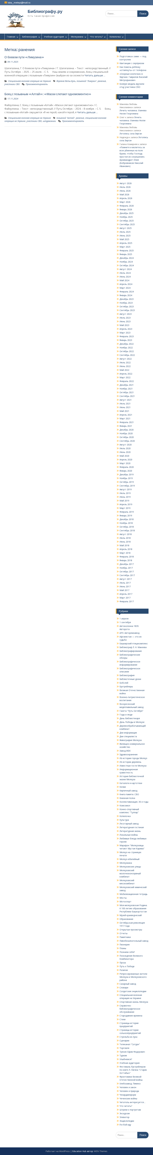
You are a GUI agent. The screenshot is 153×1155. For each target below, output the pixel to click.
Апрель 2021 (126, 414)
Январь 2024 (126, 295)
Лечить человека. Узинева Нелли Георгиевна (132, 120)
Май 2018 (124, 545)
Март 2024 (125, 287)
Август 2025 (126, 228)
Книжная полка (127, 798)
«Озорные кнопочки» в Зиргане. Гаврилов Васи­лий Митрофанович (133, 77)
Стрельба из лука (128, 1036)
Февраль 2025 (127, 250)
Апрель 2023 (126, 328)
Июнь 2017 (125, 586)
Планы (123, 948)
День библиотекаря (130, 718)
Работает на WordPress (58, 1151)
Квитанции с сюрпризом (132, 63)
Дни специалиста (128, 736)
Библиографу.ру (45, 11)
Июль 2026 (125, 187)
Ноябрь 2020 (126, 433)
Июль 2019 (125, 493)
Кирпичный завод (128, 790)
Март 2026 (125, 202)
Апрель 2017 (126, 594)
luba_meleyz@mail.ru (19, 2)
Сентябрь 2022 (127, 355)
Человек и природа (129, 1091)
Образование (126, 919)
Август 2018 (126, 534)
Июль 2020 (125, 448)
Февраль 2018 (127, 556)
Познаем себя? (127, 952)
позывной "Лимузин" (87, 81)
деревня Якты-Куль (65, 81)
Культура (124, 819)
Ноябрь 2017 (126, 567)
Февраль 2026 (127, 205)
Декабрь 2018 (127, 519)
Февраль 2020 (127, 467)
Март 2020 (125, 463)
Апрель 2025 (126, 243)
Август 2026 (126, 183)
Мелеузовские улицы (130, 866)
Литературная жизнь (130, 831)
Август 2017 (126, 579)
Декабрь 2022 (127, 343)
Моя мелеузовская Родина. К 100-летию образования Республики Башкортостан (133, 908)
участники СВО (12, 84)
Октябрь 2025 (127, 220)
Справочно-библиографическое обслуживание (130, 1008)
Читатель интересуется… (132, 1102)
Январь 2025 (126, 254)
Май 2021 (124, 411)
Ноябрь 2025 (126, 216)
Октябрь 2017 (127, 571)
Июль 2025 (125, 231)
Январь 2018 (126, 560)
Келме (123, 786)
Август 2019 (126, 489)
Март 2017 (125, 597)
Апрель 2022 (126, 373)
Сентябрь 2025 (127, 224)
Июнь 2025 (125, 235)
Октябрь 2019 (127, 482)
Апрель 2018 (126, 549)
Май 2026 (124, 194)
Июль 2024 (125, 272)
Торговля (124, 1048)
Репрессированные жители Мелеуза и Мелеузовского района (133, 976)
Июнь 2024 (125, 276)
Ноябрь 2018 (126, 523)
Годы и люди (126, 714)
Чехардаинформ (128, 1094)
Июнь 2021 (125, 407)
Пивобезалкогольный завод (134, 940)
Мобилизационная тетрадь (133, 894)
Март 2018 (125, 552)
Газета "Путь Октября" (131, 710)
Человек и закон (128, 1087)
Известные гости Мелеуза (133, 765)
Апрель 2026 (126, 198)
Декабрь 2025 (127, 213)
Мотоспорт (125, 901)
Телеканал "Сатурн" (130, 1044)
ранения (102, 81)
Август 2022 (126, 358)
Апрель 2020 (126, 459)
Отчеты (123, 933)
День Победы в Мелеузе (132, 722)
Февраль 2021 (127, 422)
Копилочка (115, 36)
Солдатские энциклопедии (133, 991)
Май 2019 (124, 500)
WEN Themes (100, 1151)
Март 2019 (125, 508)
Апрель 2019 (126, 504)
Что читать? (96, 36)
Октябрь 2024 (127, 265)
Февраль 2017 (127, 601)
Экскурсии (125, 1113)
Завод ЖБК (125, 750)
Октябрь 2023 (127, 306)
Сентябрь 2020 (127, 440)
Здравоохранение (129, 754)
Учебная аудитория (54, 36)
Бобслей (124, 682)
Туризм (123, 1055)
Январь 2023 (126, 340)
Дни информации (128, 732)
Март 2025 (125, 246)
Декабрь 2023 (127, 299)
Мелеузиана (77, 36)
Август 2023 (126, 314)
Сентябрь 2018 (127, 530)
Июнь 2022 (125, 366)
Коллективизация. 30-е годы (134, 801)
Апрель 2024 (126, 284)
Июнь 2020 (125, 452)
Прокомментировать (37, 84)
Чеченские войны (128, 1098)
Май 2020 (124, 455)
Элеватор (124, 1117)
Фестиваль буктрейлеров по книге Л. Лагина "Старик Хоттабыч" (133, 1069)
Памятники (125, 937)
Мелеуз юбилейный (129, 859)
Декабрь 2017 (127, 564)
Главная (11, 36)
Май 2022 (124, 370)
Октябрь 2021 (127, 392)
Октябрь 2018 (127, 526)
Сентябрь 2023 (127, 310)
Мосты (123, 897)
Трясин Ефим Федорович (132, 1051)
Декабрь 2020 (127, 429)
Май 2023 (124, 325)
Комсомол (125, 805)
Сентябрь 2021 (127, 396)
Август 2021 (126, 399)
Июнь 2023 (125, 321)
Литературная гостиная (132, 827)
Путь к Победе (127, 966)
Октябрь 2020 (127, 437)
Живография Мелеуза (131, 740)
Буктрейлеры (126, 686)
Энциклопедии (127, 1120)
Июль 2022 (125, 362)
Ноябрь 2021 (126, 388)
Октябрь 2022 (127, 351)
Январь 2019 (126, 515)
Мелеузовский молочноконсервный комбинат (130, 873)
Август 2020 (126, 444)
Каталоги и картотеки (131, 783)
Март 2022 (125, 377)
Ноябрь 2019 (126, 478)
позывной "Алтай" (65, 117)
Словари (124, 987)
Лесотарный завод (129, 823)
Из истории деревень (130, 761)
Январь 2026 (126, 209)
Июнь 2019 (125, 496)
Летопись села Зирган (131, 133)
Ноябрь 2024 (126, 261)
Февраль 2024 (127, 291)
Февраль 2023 (127, 336)
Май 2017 (124, 590)
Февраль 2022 (127, 381)
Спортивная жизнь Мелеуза (134, 1001)
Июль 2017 (125, 582)
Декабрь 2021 (127, 384)
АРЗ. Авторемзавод (129, 632)
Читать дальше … (94, 75)
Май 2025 (124, 239)
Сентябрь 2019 (127, 485)
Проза (123, 962)
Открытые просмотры (131, 929)
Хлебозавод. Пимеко (130, 1083)
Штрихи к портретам (130, 1109)
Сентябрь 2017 (127, 575)
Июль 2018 (125, 538)
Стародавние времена (131, 1015)
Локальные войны (129, 834)
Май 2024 (124, 280)
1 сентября (125, 622)
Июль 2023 (125, 317)
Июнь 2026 (125, 190)
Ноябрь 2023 (126, 302)
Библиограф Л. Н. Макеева (133, 647)
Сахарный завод (128, 983)
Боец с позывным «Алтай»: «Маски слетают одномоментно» (47, 94)
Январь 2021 (126, 426)
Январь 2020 (126, 470)
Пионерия (125, 944)
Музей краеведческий (131, 915)
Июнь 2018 (125, 541)
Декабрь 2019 (127, 474)
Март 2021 (125, 418)
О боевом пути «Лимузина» (24, 57)
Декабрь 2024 (127, 258)
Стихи (123, 1019)
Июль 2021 (125, 403)
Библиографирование (131, 651)
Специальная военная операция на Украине (29, 81)
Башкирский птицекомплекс (134, 643)
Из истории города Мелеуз (133, 758)
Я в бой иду (125, 1124)
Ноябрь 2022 (126, 347)
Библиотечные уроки (130, 679)
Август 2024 (126, 269)
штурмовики (49, 121)
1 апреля (124, 618)
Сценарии (124, 1040)
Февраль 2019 (127, 511)
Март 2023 (125, 332)
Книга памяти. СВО (129, 794)
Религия (124, 970)
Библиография (29, 36)
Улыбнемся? (126, 1059)
